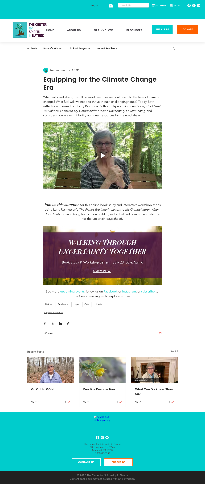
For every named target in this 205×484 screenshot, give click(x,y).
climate (98, 304)
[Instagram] (194, 5)
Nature (48, 304)
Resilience (63, 304)
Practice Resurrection (99, 389)
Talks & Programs (80, 48)
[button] (111, 5)
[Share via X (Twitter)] (52, 323)
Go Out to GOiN (42, 389)
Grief (86, 304)
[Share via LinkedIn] (60, 323)
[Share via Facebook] (44, 323)
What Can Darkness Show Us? (154, 391)
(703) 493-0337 (102, 453)
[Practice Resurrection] (102, 370)
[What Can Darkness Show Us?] (154, 370)
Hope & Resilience (107, 48)
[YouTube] (198, 5)
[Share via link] (68, 323)
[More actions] (160, 70)
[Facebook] (189, 5)
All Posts (32, 48)
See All (174, 351)
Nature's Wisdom (53, 48)
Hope (76, 304)
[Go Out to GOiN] (50, 370)
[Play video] (102, 155)
